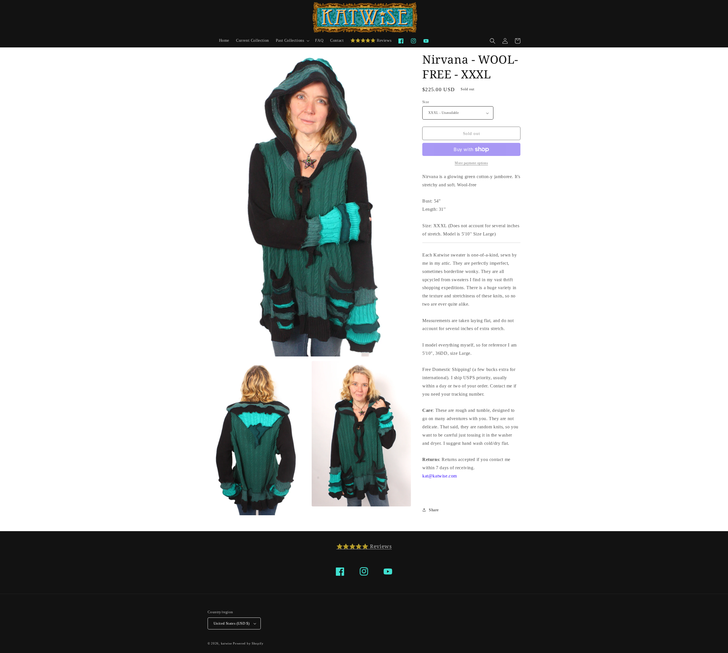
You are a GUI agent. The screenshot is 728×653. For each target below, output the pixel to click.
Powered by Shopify (248, 643)
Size (425, 102)
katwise (226, 643)
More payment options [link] (471, 163)
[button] (292, 41)
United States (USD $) (231, 623)
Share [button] (434, 510)
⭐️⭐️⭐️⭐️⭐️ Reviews (364, 546)
